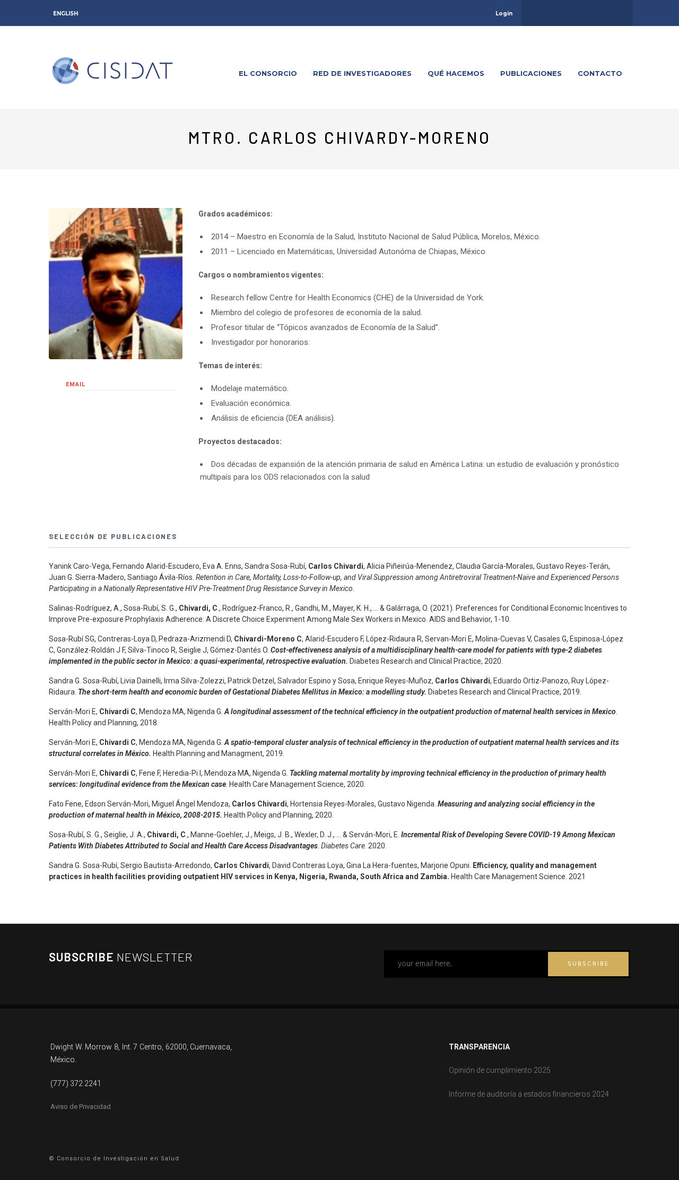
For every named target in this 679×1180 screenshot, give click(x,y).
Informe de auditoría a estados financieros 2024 (529, 1094)
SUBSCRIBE (588, 964)
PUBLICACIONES (531, 73)
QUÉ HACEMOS (456, 73)
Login (503, 13)
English (65, 13)
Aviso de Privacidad (80, 1106)
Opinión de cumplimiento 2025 (500, 1070)
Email (75, 384)
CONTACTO (600, 73)
